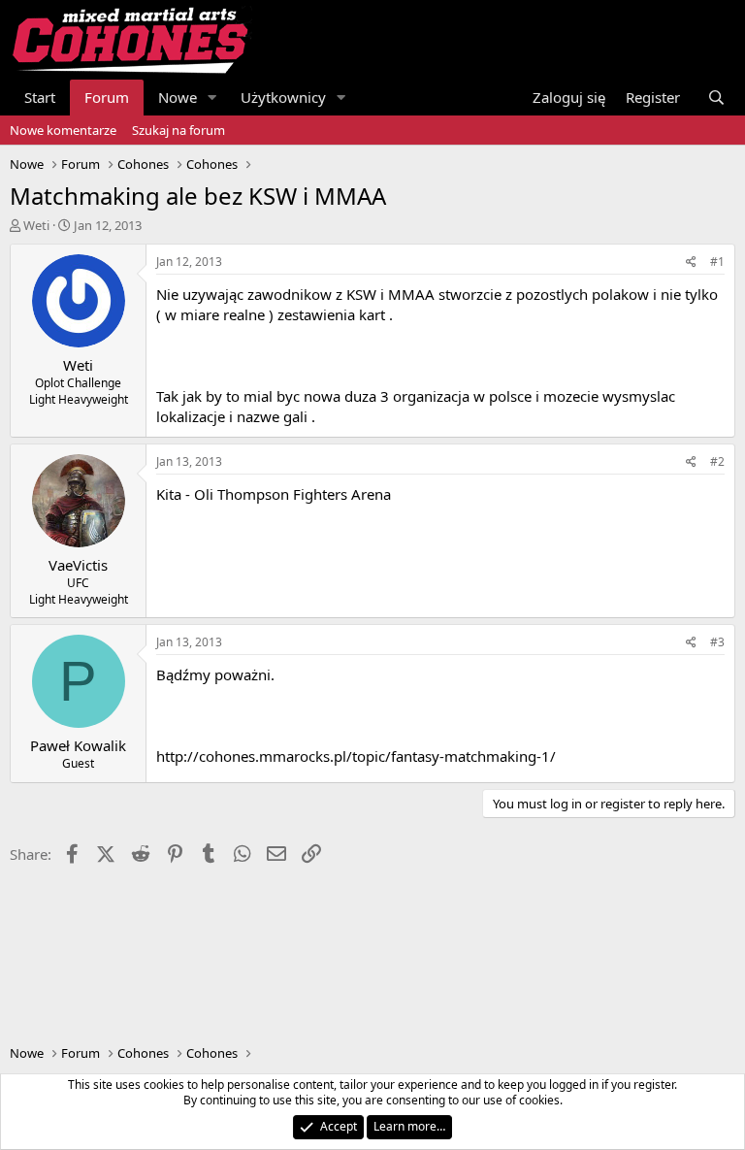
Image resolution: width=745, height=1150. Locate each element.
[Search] (716, 97)
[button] (212, 97)
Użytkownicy (283, 97)
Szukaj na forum (178, 130)
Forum (106, 97)
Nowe (177, 97)
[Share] (691, 262)
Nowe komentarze (63, 130)
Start (39, 97)
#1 (717, 261)
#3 (717, 642)
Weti (36, 225)
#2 (717, 461)
